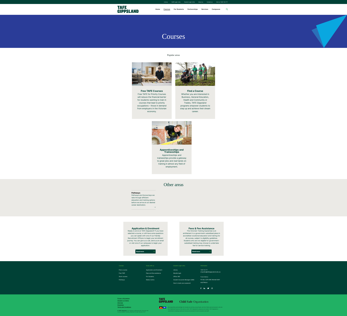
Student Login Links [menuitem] (189, 2)
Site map (120, 303)
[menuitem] (166, 2)
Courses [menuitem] (167, 9)
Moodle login (177, 273)
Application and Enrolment (154, 270)
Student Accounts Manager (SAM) (183, 279)
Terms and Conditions (124, 307)
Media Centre (150, 279)
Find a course (123, 270)
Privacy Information (123, 298)
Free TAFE (122, 273)
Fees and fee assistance (153, 273)
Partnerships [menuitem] (193, 9)
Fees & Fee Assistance (201, 228)
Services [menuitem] (204, 9)
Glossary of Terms (123, 300)
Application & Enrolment (145, 228)
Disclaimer (120, 305)
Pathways (122, 279)
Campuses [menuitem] (216, 9)
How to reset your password (182, 283)
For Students (150, 276)
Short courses (123, 276)
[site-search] (227, 9)
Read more (140, 251)
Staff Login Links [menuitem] (176, 2)
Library (166, 2)
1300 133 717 (204, 270)
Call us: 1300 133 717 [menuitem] (222, 2)
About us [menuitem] (200, 2)
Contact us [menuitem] (210, 2)
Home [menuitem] (157, 9)
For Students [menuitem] (179, 9)
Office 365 (176, 276)
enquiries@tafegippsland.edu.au (210, 272)
